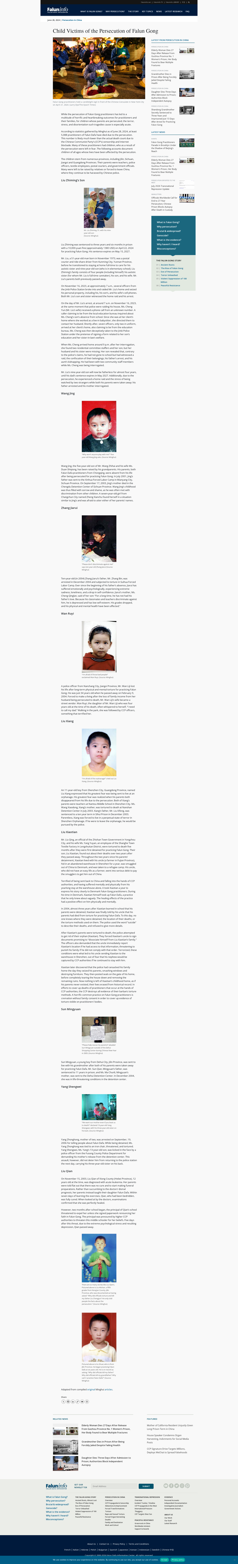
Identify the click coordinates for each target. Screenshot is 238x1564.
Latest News (158, 132)
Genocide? (162, 235)
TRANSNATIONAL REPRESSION (147, 1497)
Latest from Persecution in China (170, 40)
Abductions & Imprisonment (116, 1506)
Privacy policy (178, 1560)
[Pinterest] (187, 1485)
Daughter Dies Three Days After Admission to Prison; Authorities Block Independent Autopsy (106, 1461)
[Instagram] (182, 1485)
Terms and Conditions (139, 1544)
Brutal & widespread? (169, 231)
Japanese (124, 1549)
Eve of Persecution (170, 271)
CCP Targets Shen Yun (143, 1514)
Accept (164, 1560)
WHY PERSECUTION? (115, 11)
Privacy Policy (119, 1544)
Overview (109, 1500)
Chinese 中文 (168, 1549)
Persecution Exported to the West (163, 181)
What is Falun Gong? (168, 222)
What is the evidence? (169, 239)
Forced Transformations (114, 1508)
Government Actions (172, 1508)
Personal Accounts (171, 1500)
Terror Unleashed (169, 275)
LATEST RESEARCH (173, 11)
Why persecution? (167, 226)
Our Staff (168, 1520)
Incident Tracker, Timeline (145, 1503)
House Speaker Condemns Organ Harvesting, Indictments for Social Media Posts (168, 1439)
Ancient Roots (167, 264)
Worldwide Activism (142, 1526)
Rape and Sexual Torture (115, 1514)
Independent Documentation (175, 1503)
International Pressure (143, 1508)
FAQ (187, 11)
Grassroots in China (142, 1523)
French (67, 1549)
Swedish (156, 1549)
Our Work (168, 1518)
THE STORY (133, 11)
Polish (93, 1549)
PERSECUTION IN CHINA (115, 1497)
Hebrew (84, 1549)
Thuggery (138, 1511)
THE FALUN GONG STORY (85, 1497)
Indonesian (144, 1549)
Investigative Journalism (173, 1506)
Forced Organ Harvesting (115, 1517)
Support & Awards (142, 1529)
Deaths (108, 1519)
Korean (133, 1549)
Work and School (111, 1525)
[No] (234, 1559)
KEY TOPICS (147, 11)
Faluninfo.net (146, 2)
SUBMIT (146, 1486)
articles (108, 1389)
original (91, 1389)
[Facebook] (171, 1485)
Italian (76, 1549)
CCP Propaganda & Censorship (117, 1503)
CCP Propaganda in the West (146, 1506)
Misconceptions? (166, 248)
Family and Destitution (114, 1522)
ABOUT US (168, 1515)
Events (154, 139)
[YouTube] (165, 1485)
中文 (183, 2)
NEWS (159, 11)
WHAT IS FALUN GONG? (91, 11)
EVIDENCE (168, 1497)
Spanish (113, 1549)
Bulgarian (102, 1549)
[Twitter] (176, 1485)
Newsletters (156, 194)
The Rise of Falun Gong (172, 268)
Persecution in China (72, 20)
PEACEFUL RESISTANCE (144, 1520)
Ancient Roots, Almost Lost (86, 1500)
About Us (91, 1544)
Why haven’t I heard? (168, 244)
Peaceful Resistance (170, 285)
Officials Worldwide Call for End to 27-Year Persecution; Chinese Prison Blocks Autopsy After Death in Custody (164, 203)
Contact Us (104, 1544)
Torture (108, 1511)
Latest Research (170, 1523)
